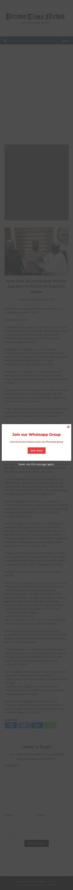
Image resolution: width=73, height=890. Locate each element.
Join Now (36, 450)
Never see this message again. (36, 464)
